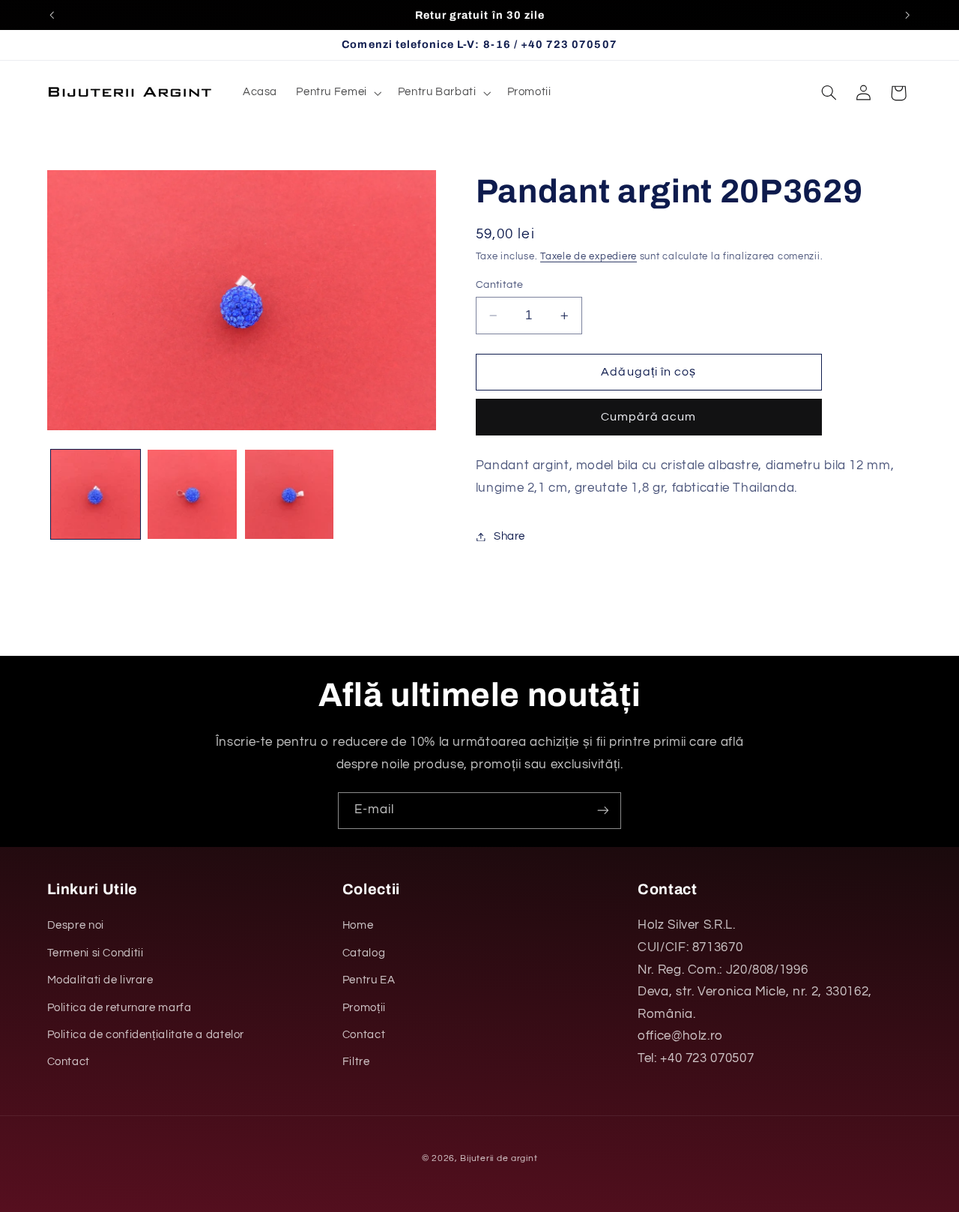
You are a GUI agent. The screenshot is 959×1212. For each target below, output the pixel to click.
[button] (338, 92)
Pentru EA (369, 980)
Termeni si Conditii (95, 953)
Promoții (364, 1007)
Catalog (363, 953)
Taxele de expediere (588, 257)
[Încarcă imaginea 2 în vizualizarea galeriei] (192, 494)
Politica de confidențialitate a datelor (146, 1034)
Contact (68, 1061)
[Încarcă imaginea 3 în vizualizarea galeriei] (289, 494)
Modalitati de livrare (100, 980)
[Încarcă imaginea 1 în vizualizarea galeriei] (95, 494)
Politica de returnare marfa (119, 1007)
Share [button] (509, 536)
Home (358, 925)
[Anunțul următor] (907, 15)
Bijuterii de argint (498, 1158)
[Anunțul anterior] (51, 15)
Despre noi (75, 925)
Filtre (356, 1061)
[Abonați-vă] (603, 810)
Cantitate (500, 285)
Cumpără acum (649, 417)
